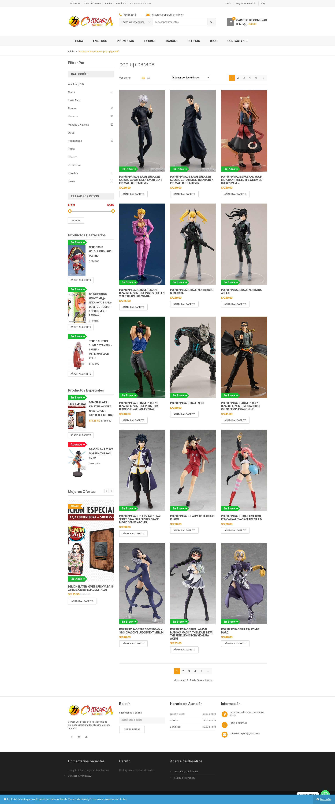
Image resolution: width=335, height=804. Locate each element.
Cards (71, 92)
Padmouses (75, 140)
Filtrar (76, 220)
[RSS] (86, 737)
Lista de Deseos (92, 3)
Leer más (94, 463)
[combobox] (180, 22)
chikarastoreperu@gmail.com (245, 733)
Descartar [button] (325, 799)
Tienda (228, 3)
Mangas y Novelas (78, 124)
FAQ (263, 3)
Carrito (108, 3)
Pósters (72, 157)
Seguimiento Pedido (246, 3)
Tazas (71, 181)
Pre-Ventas (125, 41)
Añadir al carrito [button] (133, 194)
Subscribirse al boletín (130, 712)
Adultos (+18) (76, 84)
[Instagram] (79, 737)
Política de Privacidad (185, 778)
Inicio (71, 51)
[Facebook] (72, 737)
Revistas (73, 173)
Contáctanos (237, 41)
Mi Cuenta (75, 3)
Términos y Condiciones (186, 771)
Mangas (171, 41)
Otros (71, 132)
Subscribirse (132, 729)
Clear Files (74, 100)
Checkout (121, 3)
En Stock (100, 41)
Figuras (149, 41)
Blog (213, 41)
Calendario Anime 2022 (79, 775)
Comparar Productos (140, 3)
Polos (71, 148)
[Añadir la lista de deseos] (159, 194)
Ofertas (194, 41)
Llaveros (73, 116)
